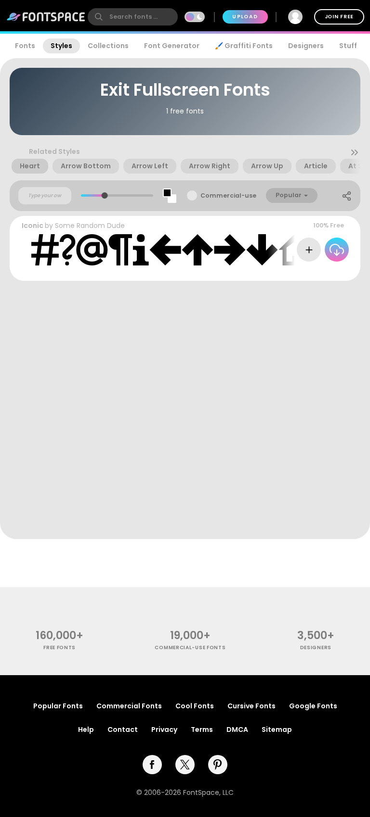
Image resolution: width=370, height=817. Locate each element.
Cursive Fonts (251, 706)
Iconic (32, 225)
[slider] (105, 195)
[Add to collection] (309, 250)
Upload (245, 16)
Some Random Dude (90, 225)
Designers (306, 45)
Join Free (339, 16)
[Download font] (337, 250)
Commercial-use (228, 195)
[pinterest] (217, 764)
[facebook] (152, 764)
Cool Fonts (194, 706)
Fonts (25, 45)
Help (86, 729)
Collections (108, 45)
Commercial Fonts (129, 706)
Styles (61, 45)
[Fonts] (46, 17)
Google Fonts (313, 706)
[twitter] (185, 764)
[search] (133, 16)
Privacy (164, 729)
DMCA (237, 729)
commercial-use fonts (190, 647)
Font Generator (171, 45)
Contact (122, 729)
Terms (202, 729)
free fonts (59, 647)
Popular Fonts (58, 706)
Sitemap (277, 729)
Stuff (348, 45)
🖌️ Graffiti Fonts (244, 45)
